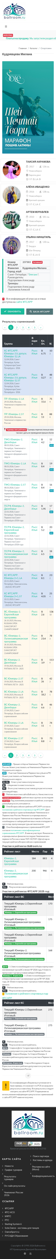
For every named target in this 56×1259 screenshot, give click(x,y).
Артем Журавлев (37, 212)
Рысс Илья (34, 352)
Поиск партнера (41, 1156)
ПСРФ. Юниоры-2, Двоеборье (14, 507)
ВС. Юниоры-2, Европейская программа (12, 614)
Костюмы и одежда (42, 1160)
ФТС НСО (10, 1212)
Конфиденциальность (43, 1176)
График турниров (13, 1169)
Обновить (14, 311)
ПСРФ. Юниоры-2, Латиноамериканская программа (16, 554)
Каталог (33, 48)
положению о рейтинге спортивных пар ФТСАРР (23, 809)
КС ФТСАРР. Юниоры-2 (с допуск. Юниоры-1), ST (15, 377)
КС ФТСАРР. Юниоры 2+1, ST (13, 595)
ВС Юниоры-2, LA (13, 691)
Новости (9, 1166)
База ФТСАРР (41, 311)
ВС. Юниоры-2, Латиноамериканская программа (16, 638)
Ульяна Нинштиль (38, 237)
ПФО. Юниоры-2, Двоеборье (13, 441)
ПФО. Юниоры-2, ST (15, 484)
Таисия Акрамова (38, 162)
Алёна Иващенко (37, 187)
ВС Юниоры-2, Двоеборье (12, 661)
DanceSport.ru (12, 1231)
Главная (23, 48)
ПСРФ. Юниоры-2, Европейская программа (14, 530)
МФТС (8, 1216)
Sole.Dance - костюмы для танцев (22, 1228)
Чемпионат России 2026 (13, 1193)
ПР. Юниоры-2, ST (14, 414)
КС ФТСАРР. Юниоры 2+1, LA (13, 576)
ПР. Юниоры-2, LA (14, 398)
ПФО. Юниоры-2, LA (15, 463)
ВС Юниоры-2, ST (13, 678)
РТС (7, 1220)
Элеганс (33, 274)
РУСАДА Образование (16, 1235)
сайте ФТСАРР (24, 301)
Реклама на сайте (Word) (41, 1168)
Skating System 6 (13, 1224)
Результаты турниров (10, 1177)
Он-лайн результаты (14, 1185)
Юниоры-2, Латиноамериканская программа (16, 873)
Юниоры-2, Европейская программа (11, 861)
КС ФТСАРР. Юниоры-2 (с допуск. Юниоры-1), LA (15, 353)
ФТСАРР (9, 1208)
